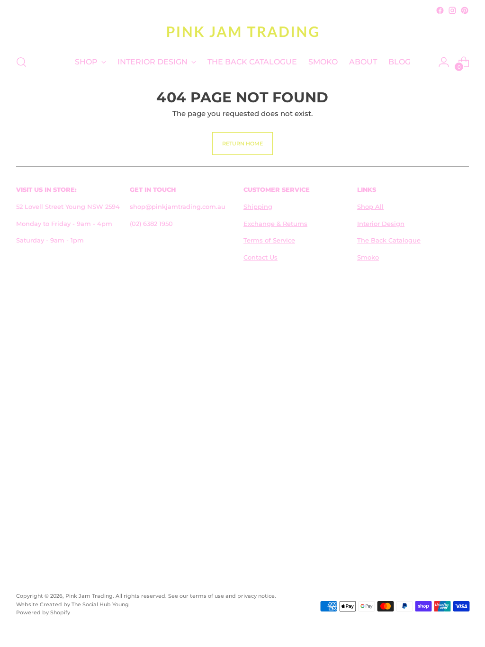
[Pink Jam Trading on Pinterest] (464, 10)
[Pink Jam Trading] (242, 31)
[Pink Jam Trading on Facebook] (440, 10)
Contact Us (260, 257)
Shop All (370, 206)
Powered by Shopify (43, 612)
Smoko (368, 257)
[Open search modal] (21, 62)
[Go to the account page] (443, 62)
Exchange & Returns (275, 223)
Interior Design (380, 223)
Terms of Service (269, 240)
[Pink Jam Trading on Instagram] (452, 10)
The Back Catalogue (389, 240)
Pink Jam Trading (89, 596)
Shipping (257, 206)
